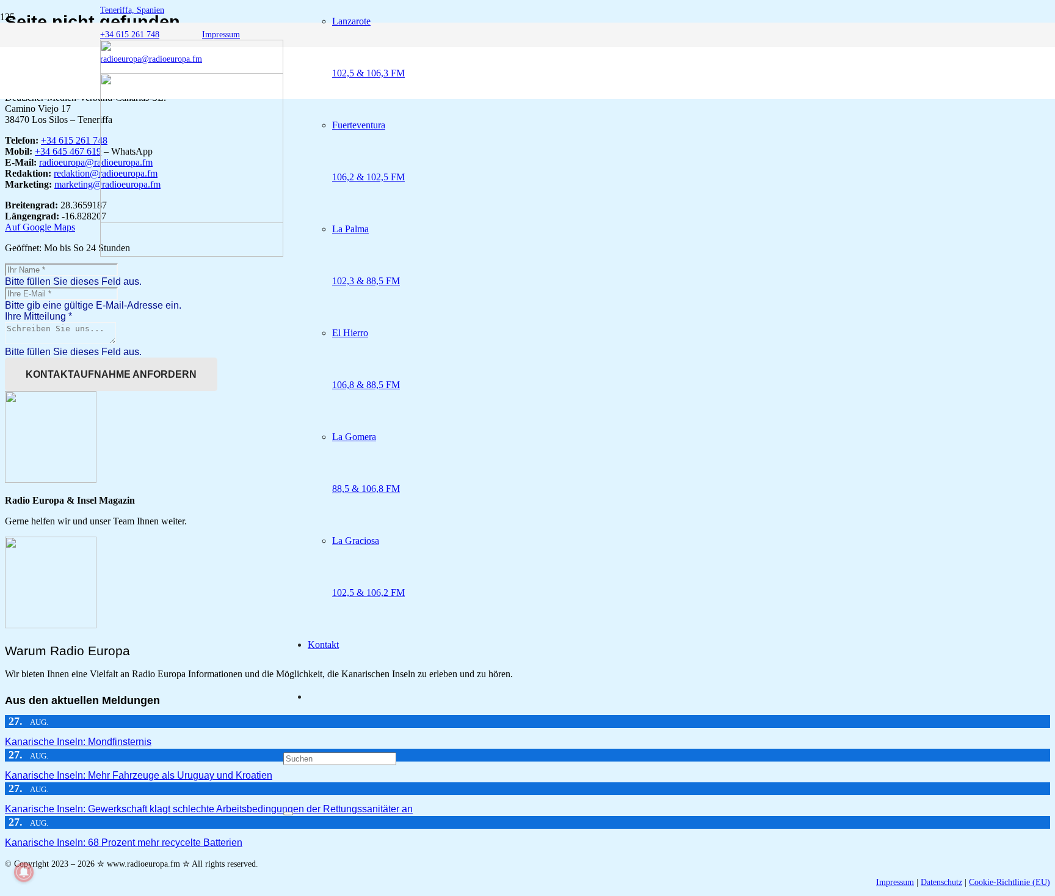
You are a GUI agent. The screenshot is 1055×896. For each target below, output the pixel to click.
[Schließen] (288, 813)
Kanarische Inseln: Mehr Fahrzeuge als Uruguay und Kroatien (138, 775)
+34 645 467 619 (68, 151)
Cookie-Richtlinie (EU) (1009, 882)
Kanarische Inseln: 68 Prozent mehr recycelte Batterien (123, 842)
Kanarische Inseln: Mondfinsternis (78, 741)
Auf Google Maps (40, 227)
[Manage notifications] (24, 872)
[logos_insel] (191, 253)
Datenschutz (941, 882)
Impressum (895, 882)
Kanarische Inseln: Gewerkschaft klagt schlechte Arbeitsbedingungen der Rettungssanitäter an (209, 809)
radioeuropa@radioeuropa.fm (96, 162)
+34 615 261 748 (74, 140)
